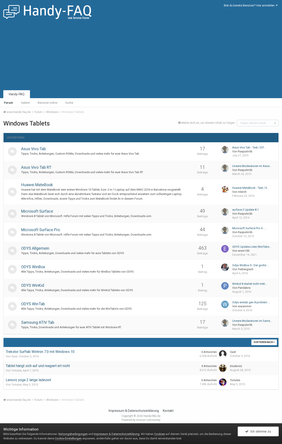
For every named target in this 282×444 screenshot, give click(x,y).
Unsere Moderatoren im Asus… (251, 166)
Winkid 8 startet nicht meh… (249, 283)
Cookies (159, 434)
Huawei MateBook (37, 184)
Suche (69, 102)
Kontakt (168, 410)
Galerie (25, 102)
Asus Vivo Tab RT (36, 167)
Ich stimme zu (260, 431)
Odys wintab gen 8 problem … (251, 302)
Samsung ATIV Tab (37, 322)
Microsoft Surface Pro (40, 229)
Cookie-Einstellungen (68, 438)
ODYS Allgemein (35, 248)
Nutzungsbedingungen (73, 434)
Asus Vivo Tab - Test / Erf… (249, 147)
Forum (8, 102)
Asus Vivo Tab (33, 148)
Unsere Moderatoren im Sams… (252, 320)
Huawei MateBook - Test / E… (250, 187)
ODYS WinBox (33, 266)
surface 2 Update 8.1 (245, 209)
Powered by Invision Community (141, 420)
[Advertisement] (141, 56)
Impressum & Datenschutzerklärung (134, 410)
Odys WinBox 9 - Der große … (250, 265)
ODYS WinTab (33, 304)
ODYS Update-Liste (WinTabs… (251, 246)
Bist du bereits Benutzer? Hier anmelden (250, 5)
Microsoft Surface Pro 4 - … (249, 228)
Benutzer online (47, 102)
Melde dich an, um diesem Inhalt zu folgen (208, 122)
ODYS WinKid (32, 285)
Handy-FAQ (16, 94)
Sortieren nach (263, 342)
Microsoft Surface (37, 211)
